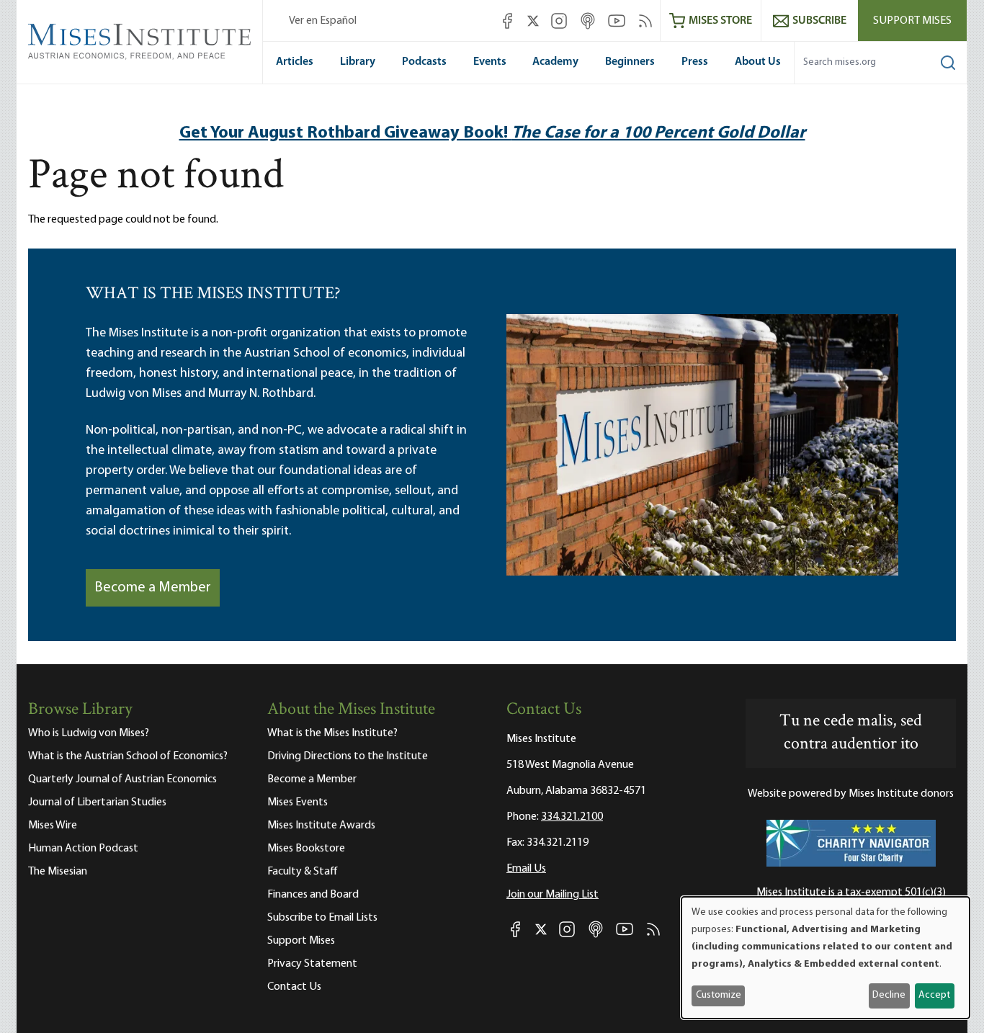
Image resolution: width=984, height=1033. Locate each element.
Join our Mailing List (552, 894)
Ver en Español (323, 21)
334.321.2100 (572, 817)
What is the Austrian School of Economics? (128, 756)
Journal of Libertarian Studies (97, 802)
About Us (758, 62)
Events (489, 62)
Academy (555, 62)
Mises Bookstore (306, 848)
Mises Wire (52, 825)
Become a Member (152, 588)
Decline (888, 995)
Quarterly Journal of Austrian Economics (122, 779)
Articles (294, 62)
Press (694, 62)
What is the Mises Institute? (332, 733)
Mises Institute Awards (321, 825)
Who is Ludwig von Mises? (88, 733)
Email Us (526, 869)
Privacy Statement (312, 964)
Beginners (630, 62)
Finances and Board (313, 894)
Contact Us (294, 987)
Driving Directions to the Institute (347, 756)
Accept (934, 995)
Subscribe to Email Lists (322, 918)
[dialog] (825, 958)
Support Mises (912, 21)
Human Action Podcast (83, 848)
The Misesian (57, 871)
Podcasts (424, 62)
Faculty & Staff (302, 871)
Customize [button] (718, 995)
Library (357, 62)
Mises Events (297, 802)
